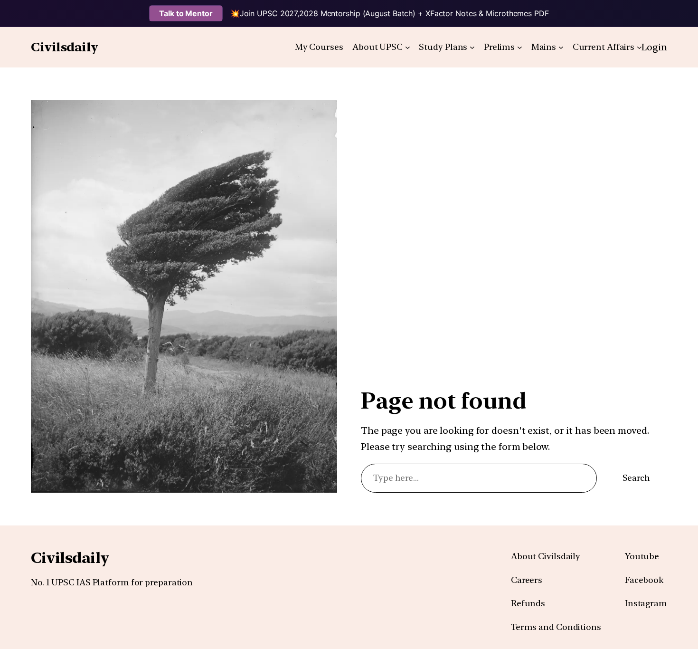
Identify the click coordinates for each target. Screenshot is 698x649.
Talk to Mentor (186, 13)
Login (654, 47)
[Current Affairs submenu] (639, 47)
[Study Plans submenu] (472, 47)
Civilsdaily (64, 46)
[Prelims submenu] (519, 47)
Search (636, 478)
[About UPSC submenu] (407, 47)
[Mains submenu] (561, 47)
